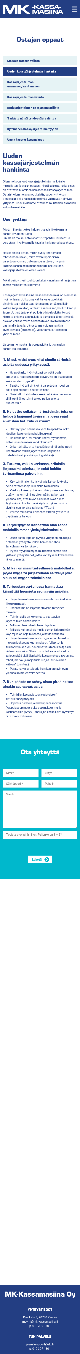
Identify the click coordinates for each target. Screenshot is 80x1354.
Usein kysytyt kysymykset (25, 139)
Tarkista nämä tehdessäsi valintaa (31, 118)
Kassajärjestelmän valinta (25, 97)
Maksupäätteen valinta (23, 61)
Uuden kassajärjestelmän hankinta (31, 71)
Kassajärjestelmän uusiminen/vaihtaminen (23, 84)
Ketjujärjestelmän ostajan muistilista (33, 108)
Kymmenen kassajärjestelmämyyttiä (32, 129)
